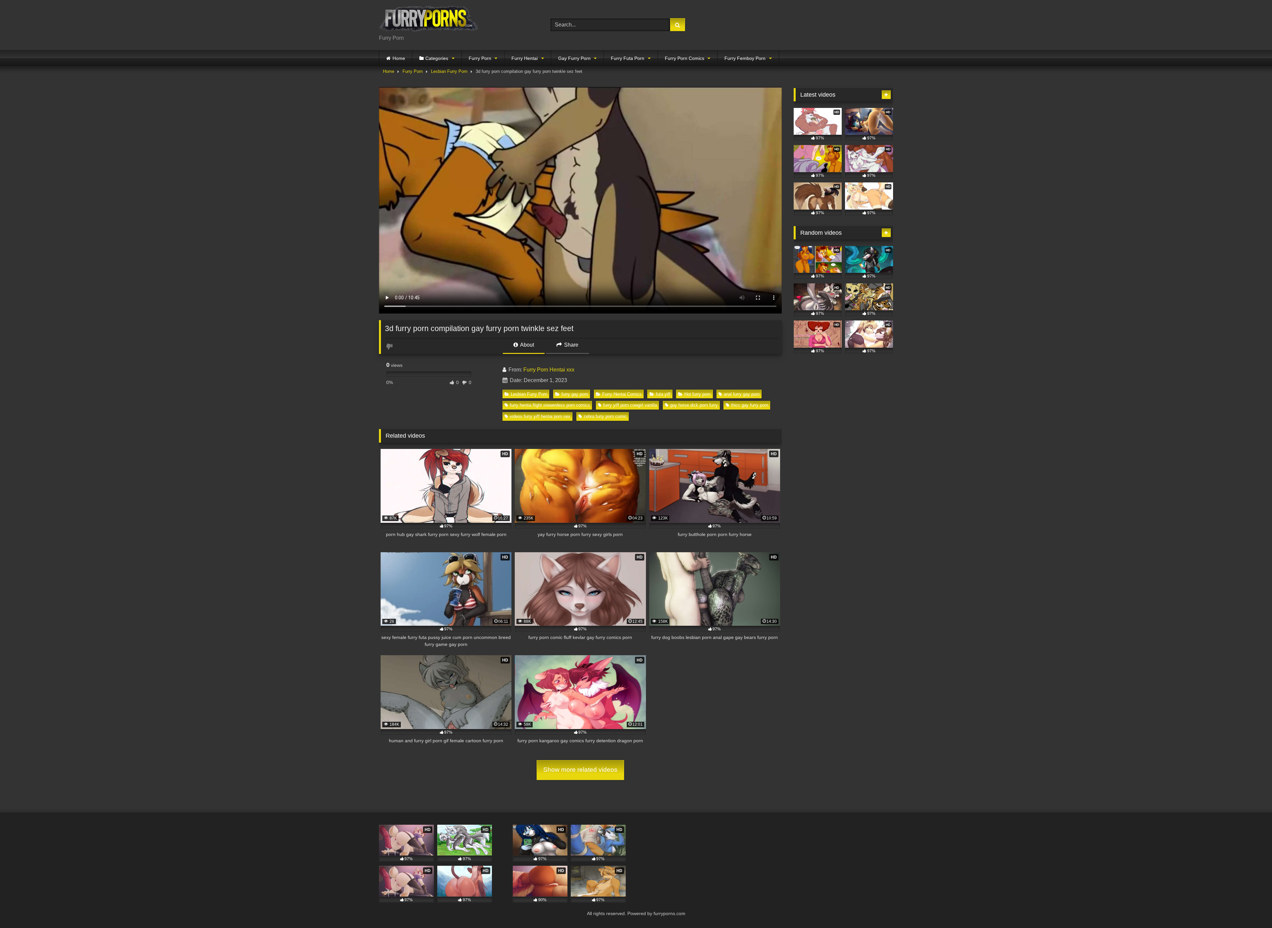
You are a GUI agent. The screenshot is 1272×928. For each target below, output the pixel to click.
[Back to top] (1251, 908)
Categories (436, 58)
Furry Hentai (524, 58)
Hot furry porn (697, 394)
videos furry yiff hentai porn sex (540, 416)
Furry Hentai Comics (622, 394)
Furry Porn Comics (684, 58)
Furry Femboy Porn (745, 58)
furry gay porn (574, 394)
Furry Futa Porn (627, 58)
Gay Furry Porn (574, 58)
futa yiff (663, 394)
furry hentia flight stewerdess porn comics (550, 405)
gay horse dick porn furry (694, 405)
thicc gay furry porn (749, 405)
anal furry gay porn (742, 394)
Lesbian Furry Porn (449, 71)
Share (570, 345)
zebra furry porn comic (605, 416)
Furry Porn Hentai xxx (548, 369)
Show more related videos (580, 769)
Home (399, 58)
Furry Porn (480, 58)
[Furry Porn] (428, 19)
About (526, 345)
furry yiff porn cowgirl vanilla (630, 405)
